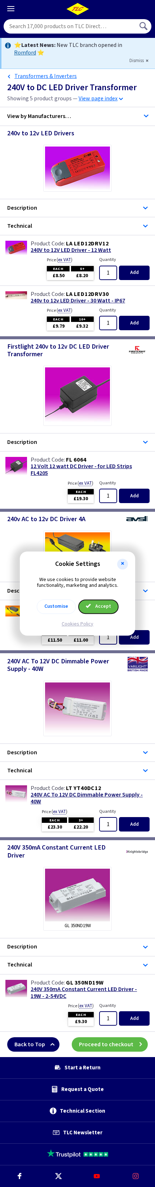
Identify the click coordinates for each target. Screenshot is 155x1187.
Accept (102, 606)
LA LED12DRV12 (87, 244)
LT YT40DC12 (83, 788)
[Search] (144, 26)
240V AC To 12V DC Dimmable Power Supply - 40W (87, 798)
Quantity (107, 260)
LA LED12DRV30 (87, 294)
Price (59, 260)
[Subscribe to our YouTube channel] (97, 1176)
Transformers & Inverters (45, 76)
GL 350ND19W (85, 983)
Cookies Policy (77, 624)
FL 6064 (76, 460)
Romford (25, 53)
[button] (122, 564)
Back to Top (29, 1044)
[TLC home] (77, 9)
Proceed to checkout (106, 1044)
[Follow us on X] (58, 1176)
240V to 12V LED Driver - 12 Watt (71, 250)
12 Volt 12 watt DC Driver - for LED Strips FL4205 (81, 470)
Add (134, 272)
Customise (56, 606)
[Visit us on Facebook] (19, 1176)
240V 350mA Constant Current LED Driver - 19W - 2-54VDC (84, 993)
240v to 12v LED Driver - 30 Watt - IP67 (78, 300)
